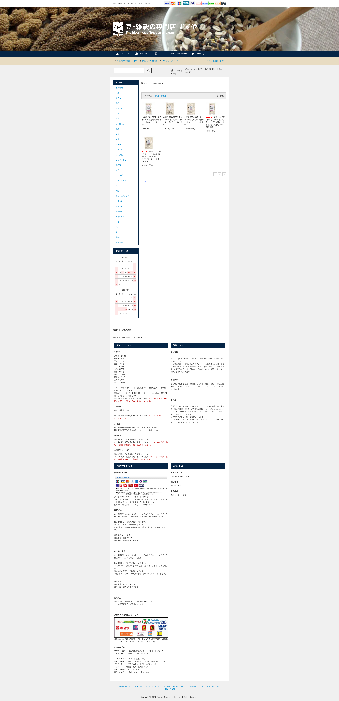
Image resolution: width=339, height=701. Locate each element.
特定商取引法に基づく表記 (174, 686)
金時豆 (118, 119)
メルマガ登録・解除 (215, 61)
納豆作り (188, 69)
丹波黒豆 (119, 108)
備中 (117, 139)
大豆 (117, 93)
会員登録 (143, 54)
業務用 (118, 237)
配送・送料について (142, 686)
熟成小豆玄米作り (123, 196)
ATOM (172, 689)
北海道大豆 (120, 88)
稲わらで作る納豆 (149, 61)
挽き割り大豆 (121, 217)
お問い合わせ (181, 54)
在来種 (118, 144)
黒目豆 (118, 165)
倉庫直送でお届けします (127, 61)
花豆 (117, 129)
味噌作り (119, 201)
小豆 (117, 114)
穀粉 (117, 232)
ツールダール (121, 181)
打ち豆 (118, 222)
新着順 (163, 96)
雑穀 (117, 191)
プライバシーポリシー (194, 686)
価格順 (156, 96)
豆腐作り (119, 206)
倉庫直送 (119, 242)
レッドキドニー (122, 160)
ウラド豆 (119, 175)
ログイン (162, 54)
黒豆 (117, 103)
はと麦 (188, 72)
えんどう (119, 134)
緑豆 (117, 170)
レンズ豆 (119, 155)
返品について (157, 686)
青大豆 (118, 98)
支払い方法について (125, 686)
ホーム (143, 182)
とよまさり (198, 69)
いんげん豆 (120, 124)
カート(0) (200, 54)
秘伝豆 (219, 69)
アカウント (124, 54)
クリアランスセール (170, 61)
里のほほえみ (210, 69)
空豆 (117, 186)
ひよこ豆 (119, 150)
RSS (166, 689)
